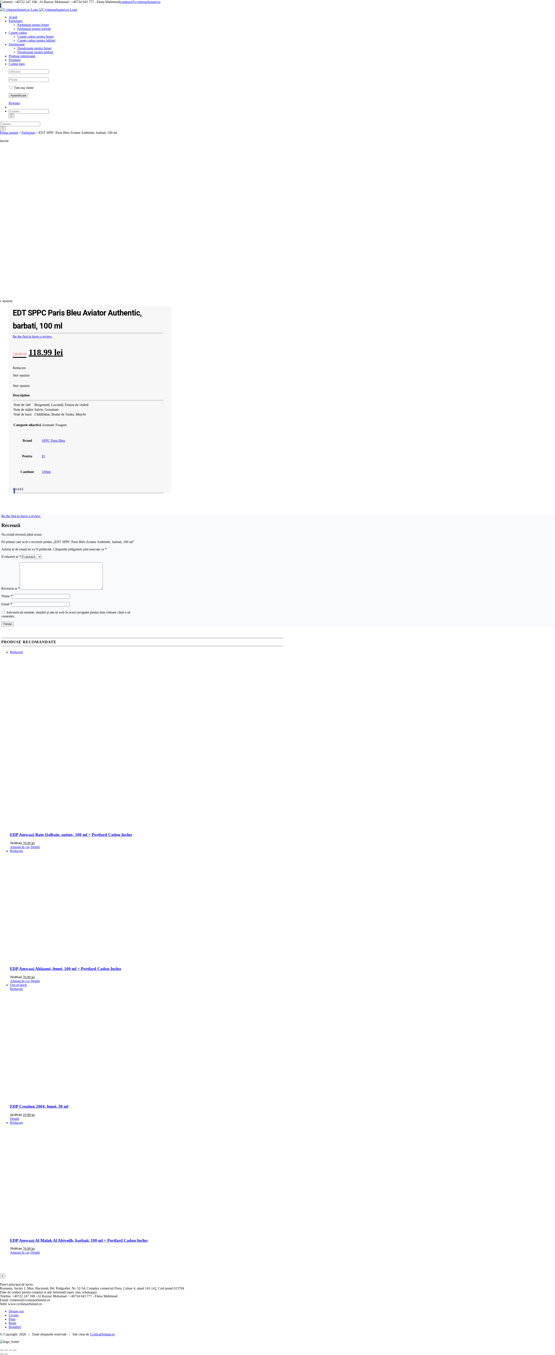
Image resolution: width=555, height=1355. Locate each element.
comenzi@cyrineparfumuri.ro (140, 2)
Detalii (35, 847)
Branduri (15, 1327)
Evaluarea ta (11, 556)
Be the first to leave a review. (32, 336)
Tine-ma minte (23, 88)
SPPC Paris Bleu (53, 440)
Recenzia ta (10, 588)
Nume (6, 596)
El (43, 456)
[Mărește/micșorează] (1, 1350)
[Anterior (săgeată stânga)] (1, 1354)
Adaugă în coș (20, 847)
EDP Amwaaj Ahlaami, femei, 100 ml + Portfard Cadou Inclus (65, 968)
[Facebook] (14, 490)
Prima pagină (9, 132)
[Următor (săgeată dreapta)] (6, 1354)
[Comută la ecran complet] (6, 1350)
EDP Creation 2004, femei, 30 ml (39, 1106)
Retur (12, 1323)
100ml (46, 472)
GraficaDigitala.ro (102, 1334)
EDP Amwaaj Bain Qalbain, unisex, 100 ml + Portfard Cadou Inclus (71, 834)
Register (14, 103)
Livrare (14, 1315)
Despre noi (16, 1311)
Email (6, 604)
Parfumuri (28, 132)
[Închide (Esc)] (14, 1350)
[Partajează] (10, 1350)
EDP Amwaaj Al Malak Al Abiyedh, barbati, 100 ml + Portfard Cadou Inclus (79, 1240)
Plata (12, 1319)
